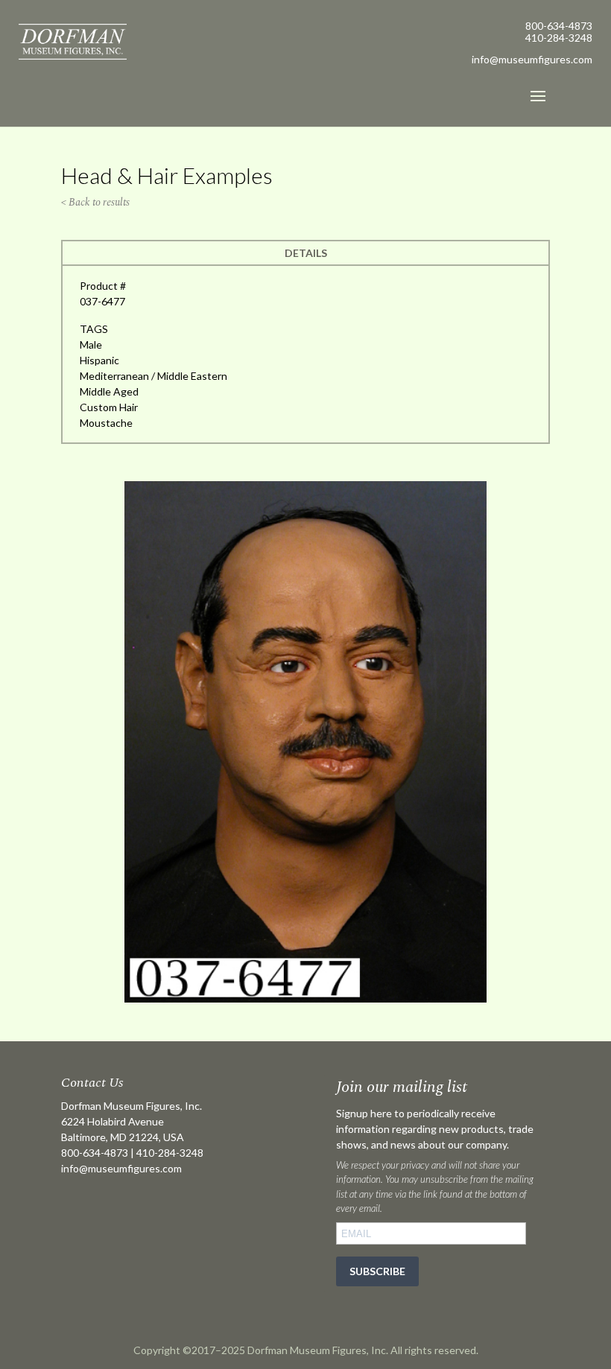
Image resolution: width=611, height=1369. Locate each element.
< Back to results (95, 202)
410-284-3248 (558, 37)
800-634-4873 (558, 25)
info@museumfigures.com (121, 1168)
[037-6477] (305, 998)
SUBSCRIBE (377, 1271)
